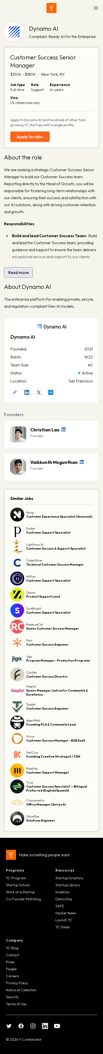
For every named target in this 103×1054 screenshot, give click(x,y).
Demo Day (64, 899)
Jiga (29, 656)
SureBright (33, 608)
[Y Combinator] (51, 8)
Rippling (32, 768)
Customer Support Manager (47, 772)
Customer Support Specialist (48, 532)
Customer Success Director (47, 676)
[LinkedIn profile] (26, 392)
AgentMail (33, 720)
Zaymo (31, 592)
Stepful (31, 686)
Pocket (30, 528)
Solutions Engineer (40, 820)
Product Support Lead (43, 596)
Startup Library (68, 885)
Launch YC (64, 920)
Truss (29, 782)
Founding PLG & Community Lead (51, 724)
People (11, 969)
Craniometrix (35, 800)
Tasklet (31, 704)
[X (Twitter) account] (38, 392)
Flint (29, 640)
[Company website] (14, 392)
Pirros (30, 736)
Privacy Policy (17, 983)
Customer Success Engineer (47, 644)
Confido (31, 672)
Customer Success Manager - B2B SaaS (55, 740)
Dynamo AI (43, 28)
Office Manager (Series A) (46, 804)
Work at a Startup (20, 892)
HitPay (31, 576)
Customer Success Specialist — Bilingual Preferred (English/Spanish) (56, 788)
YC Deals (63, 927)
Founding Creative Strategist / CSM (53, 756)
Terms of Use (16, 1004)
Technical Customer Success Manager (55, 564)
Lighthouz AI (34, 544)
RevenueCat (34, 624)
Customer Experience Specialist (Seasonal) (59, 516)
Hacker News (66, 913)
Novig (30, 512)
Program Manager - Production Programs (58, 660)
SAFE (60, 906)
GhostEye (32, 816)
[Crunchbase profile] (50, 392)
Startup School (18, 885)
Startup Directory (69, 878)
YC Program (16, 878)
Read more (18, 272)
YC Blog (12, 948)
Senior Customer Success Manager (52, 628)
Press (10, 962)
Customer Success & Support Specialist (56, 548)
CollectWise (34, 560)
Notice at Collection (21, 990)
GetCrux (32, 752)
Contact (12, 955)
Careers (12, 976)
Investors (63, 892)
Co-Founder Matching (23, 899)
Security (12, 997)
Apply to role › (30, 136)
